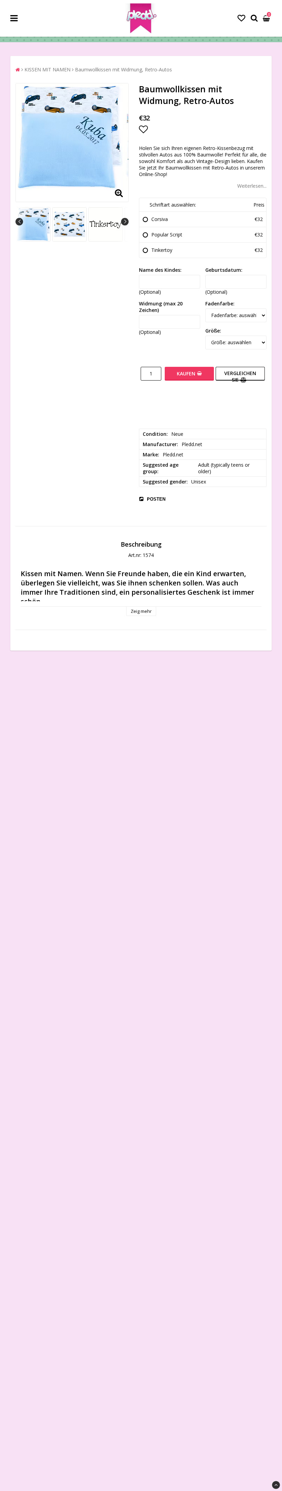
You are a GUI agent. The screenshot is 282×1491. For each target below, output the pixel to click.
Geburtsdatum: (223, 270)
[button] (241, 17)
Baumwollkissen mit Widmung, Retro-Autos (123, 69)
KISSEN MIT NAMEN (47, 69)
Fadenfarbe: (220, 303)
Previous (19, 221)
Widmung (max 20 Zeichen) (161, 306)
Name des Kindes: (160, 270)
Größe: (213, 330)
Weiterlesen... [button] (252, 186)
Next (125, 221)
